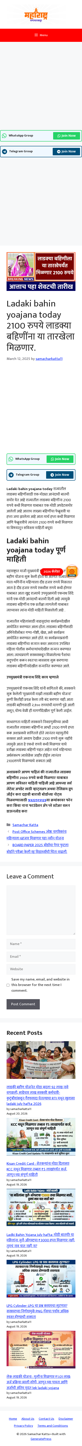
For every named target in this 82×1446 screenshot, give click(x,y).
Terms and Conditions (52, 1425)
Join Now (69, 136)
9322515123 (37, 800)
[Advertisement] (41, 87)
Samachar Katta (25, 825)
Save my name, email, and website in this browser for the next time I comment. (40, 985)
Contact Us (46, 1418)
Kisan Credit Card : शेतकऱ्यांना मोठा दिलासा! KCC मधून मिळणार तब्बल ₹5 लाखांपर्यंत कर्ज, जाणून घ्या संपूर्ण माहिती (38, 1169)
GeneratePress (41, 1439)
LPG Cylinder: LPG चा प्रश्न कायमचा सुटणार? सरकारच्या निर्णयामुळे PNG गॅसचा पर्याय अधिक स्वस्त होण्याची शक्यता (38, 1311)
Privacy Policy (23, 1425)
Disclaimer (66, 1418)
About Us (27, 1418)
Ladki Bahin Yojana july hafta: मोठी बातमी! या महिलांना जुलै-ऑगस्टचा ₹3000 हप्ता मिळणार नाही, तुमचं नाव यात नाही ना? (41, 1240)
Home (13, 1418)
